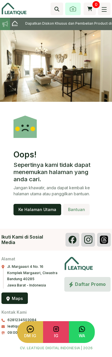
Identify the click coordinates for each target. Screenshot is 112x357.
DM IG (30, 335)
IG (56, 335)
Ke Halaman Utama (37, 209)
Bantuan (76, 209)
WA (82, 335)
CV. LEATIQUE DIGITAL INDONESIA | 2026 (56, 348)
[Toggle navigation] (104, 9)
